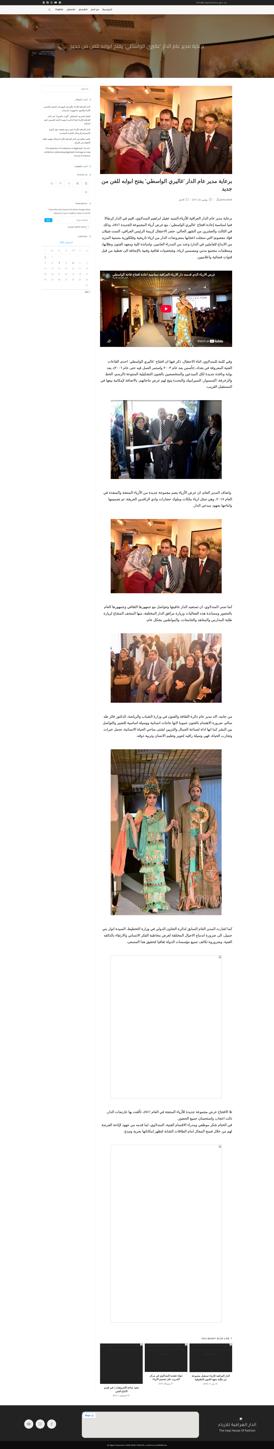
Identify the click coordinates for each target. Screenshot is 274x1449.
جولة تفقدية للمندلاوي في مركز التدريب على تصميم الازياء (166, 1377)
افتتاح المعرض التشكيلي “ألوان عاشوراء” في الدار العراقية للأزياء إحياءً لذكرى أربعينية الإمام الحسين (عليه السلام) (67, 120)
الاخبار (181, 199)
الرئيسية (107, 10)
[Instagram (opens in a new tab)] (51, 2)
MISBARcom (162, 1445)
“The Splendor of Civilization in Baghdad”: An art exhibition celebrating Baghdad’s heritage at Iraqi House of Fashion (67, 152)
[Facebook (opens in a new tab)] (48, 2)
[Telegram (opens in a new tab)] (59, 2)
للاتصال (71, 10)
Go (48, 220)
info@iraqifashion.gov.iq (214, 2)
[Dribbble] (52, 183)
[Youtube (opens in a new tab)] (55, 2)
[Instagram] (69, 183)
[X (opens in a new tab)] (44, 2)
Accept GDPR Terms (77, 227)
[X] (86, 183)
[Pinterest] (60, 183)
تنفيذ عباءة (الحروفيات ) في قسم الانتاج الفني (121, 1389)
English (59, 10)
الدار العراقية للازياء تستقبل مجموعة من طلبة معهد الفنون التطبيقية (211, 1377)
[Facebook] (77, 183)
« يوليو (87, 291)
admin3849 (225, 199)
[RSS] (86, 192)
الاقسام (83, 10)
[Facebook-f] (51, 1423)
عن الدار (95, 10)
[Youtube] (28, 1423)
